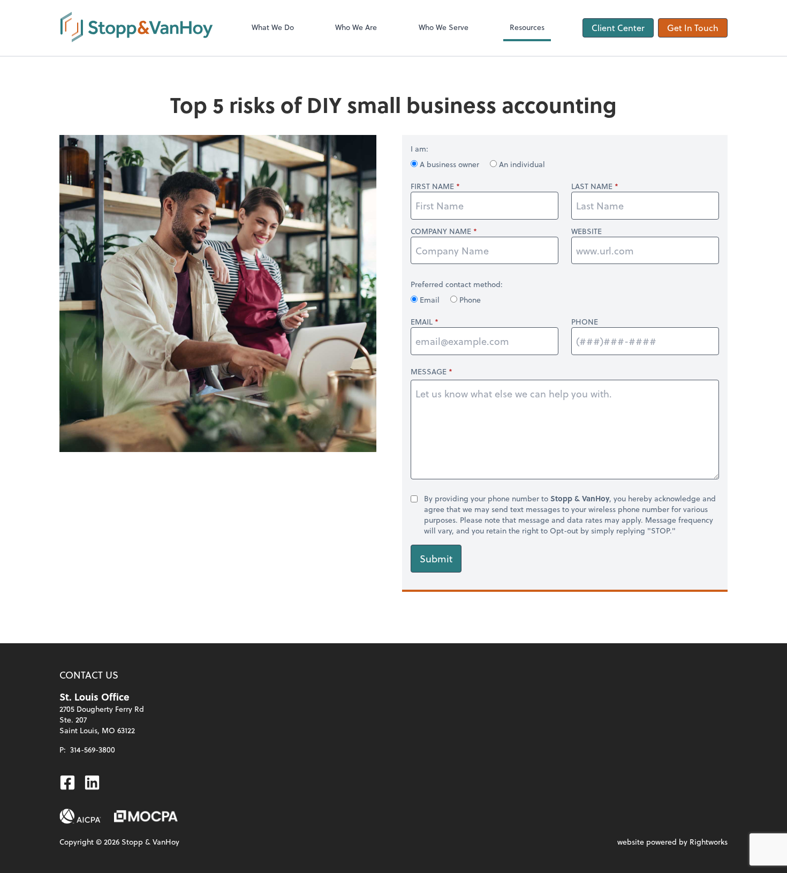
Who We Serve (443, 27)
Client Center (618, 27)
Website (586, 231)
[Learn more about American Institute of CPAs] (80, 816)
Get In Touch (692, 27)
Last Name (591, 186)
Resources (527, 27)
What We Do (273, 27)
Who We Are (356, 27)
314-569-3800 (92, 749)
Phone (469, 299)
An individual (521, 164)
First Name (432, 186)
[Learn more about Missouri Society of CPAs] (146, 816)
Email (430, 299)
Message (429, 371)
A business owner (449, 164)
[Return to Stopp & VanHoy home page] (136, 28)
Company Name (441, 231)
